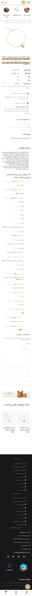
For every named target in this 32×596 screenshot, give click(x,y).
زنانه (22, 124)
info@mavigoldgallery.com (21, 552)
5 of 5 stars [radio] (16, 343)
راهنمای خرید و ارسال (19, 470)
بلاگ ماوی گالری (20, 511)
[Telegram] (18, 556)
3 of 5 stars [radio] (20, 343)
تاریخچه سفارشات (20, 473)
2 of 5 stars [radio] (22, 343)
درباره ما (22, 508)
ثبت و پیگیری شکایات (19, 463)
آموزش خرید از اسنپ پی (18, 498)
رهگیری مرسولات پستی (19, 501)
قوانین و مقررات (20, 525)
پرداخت (22, 487)
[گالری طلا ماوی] (23, 2)
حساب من (21, 477)
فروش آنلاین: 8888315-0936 (21, 539)
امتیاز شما (28, 343)
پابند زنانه (25, 124)
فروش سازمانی (21, 505)
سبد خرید (22, 484)
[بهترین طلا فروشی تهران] (9, 567)
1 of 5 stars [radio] (23, 343)
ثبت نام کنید (21, 490)
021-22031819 (25, 549)
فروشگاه (24, 22)
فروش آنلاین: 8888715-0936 (21, 542)
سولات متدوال (21, 515)
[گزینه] (25, 477)
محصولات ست (17, 124)
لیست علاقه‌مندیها (20, 480)
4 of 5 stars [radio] (18, 343)
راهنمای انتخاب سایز (22, 120)
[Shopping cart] (2, 3)
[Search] (6, 2)
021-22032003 (25, 546)
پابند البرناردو (23, 127)
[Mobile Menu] (28, 2)
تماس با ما (22, 518)
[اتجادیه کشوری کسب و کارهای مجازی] (23, 567)
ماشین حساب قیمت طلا (18, 467)
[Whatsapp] (13, 556)
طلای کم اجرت (17, 127)
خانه (29, 22)
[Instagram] (24, 556)
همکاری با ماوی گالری (19, 521)
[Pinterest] (8, 556)
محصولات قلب (11, 127)
